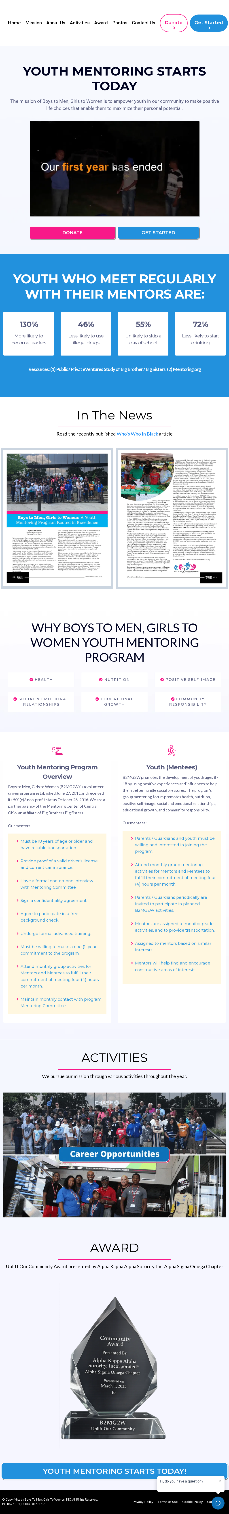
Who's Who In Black (137, 433)
